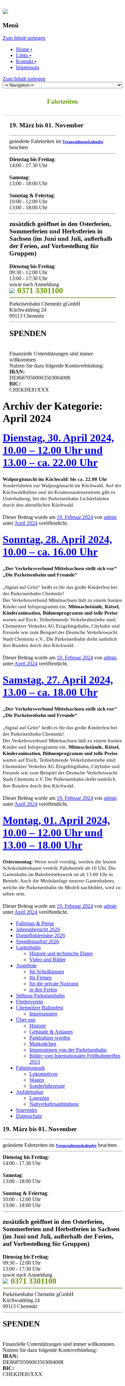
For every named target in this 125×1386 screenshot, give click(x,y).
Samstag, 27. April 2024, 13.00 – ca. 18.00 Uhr (58, 686)
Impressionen (43, 1014)
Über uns (25, 1020)
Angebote (26, 965)
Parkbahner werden (49, 1038)
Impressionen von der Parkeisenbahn (68, 1050)
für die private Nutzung (53, 983)
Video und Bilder (47, 959)
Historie (37, 1026)
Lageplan (39, 1098)
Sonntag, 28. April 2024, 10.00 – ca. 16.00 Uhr (57, 545)
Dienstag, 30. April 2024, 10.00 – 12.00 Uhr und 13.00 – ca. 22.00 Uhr (58, 450)
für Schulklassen (46, 971)
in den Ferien (43, 989)
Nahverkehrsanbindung (54, 1104)
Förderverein (29, 1001)
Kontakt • (26, 61)
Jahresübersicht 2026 (38, 929)
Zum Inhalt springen (24, 38)
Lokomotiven (43, 1074)
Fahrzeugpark (30, 1068)
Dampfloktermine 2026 (40, 935)
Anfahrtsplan (29, 1092)
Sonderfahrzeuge (47, 1086)
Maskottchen (42, 1044)
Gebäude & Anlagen (51, 1032)
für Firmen (40, 977)
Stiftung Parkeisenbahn (40, 995)
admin (110, 517)
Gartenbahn (28, 947)
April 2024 (25, 523)
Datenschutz (29, 1116)
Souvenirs (26, 1110)
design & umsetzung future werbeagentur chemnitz (105, 1379)
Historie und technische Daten (61, 953)
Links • (23, 55)
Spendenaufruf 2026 (37, 941)
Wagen (36, 1080)
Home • (24, 49)
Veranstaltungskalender (82, 141)
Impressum (27, 67)
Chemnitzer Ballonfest (39, 1007)
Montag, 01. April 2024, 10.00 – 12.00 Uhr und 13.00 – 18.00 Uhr (56, 832)
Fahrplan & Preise (35, 923)
